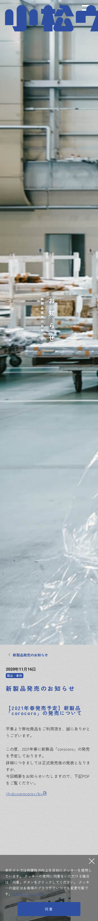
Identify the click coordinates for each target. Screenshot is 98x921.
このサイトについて (28, 893)
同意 (49, 909)
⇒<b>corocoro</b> (24, 794)
